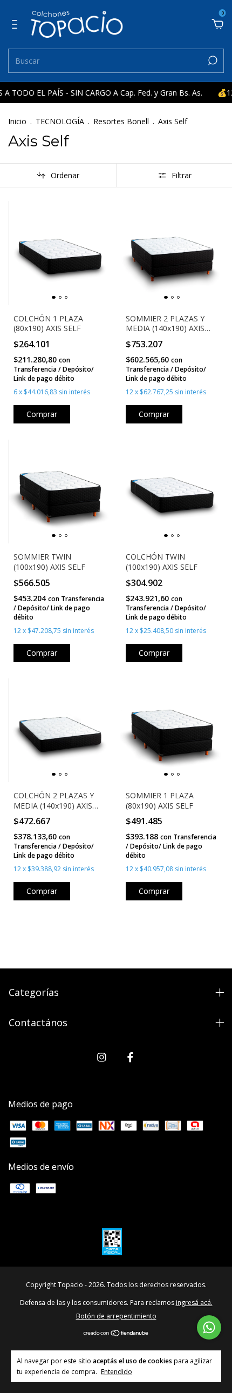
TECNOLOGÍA (60, 121)
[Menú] (16, 25)
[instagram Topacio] (102, 1057)
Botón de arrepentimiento (116, 1316)
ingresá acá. (194, 1302)
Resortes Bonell (121, 121)
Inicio (17, 121)
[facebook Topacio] (130, 1057)
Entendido (116, 1371)
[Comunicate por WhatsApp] (209, 1327)
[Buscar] (211, 60)
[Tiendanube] (116, 1334)
